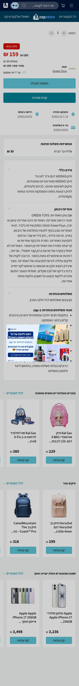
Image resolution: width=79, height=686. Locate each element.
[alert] (39, 343)
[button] (67, 325)
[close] (67, 325)
